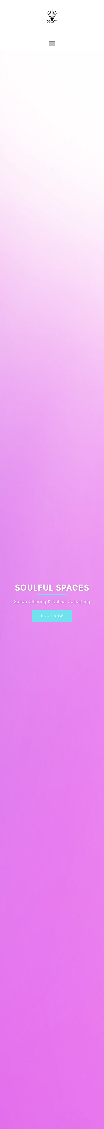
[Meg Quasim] (52, 19)
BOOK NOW (52, 616)
